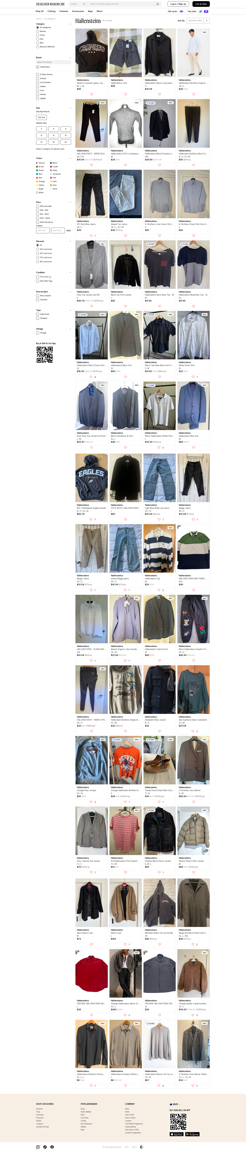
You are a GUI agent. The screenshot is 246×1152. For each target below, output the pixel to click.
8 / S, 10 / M (184, 156)
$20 (147, 230)
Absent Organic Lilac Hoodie (124, 649)
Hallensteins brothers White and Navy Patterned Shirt (135, 1074)
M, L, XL (81, 86)
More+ (100, 11)
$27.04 (118, 655)
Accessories (78, 11)
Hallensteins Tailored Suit (156, 649)
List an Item (201, 4)
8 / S (147, 723)
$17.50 (148, 300)
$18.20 (89, 371)
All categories (49, 19)
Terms (127, 1147)
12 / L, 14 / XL (185, 1077)
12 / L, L (80, 1077)
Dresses (39, 1109)
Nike (82, 1130)
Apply (68, 230)
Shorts (38, 1121)
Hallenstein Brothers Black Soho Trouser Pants (200, 153)
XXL (147, 156)
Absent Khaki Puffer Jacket (191, 861)
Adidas (83, 1127)
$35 (147, 725)
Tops (38, 1112)
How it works (130, 1118)
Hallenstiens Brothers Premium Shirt (93, 1074)
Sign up (182, 4)
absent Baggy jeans (120, 578)
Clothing (52, 11)
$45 (115, 442)
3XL (78, 652)
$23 (183, 371)
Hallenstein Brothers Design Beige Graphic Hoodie (133, 720)
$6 (80, 1080)
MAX (83, 1115)
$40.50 (187, 655)
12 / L (79, 864)
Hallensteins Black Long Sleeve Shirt (161, 83)
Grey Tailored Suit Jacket (88, 861)
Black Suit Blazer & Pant (122, 436)
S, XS (181, 793)
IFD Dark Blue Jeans (86, 224)
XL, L (113, 439)
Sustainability (130, 1127)
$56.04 (192, 796)
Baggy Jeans (185, 508)
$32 (117, 725)
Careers (128, 1121)
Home (38, 19)
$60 (115, 371)
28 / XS (80, 156)
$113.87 (192, 1009)
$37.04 (182, 725)
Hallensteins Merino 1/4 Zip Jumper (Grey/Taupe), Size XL (171, 1074)
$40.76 (90, 300)
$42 (117, 230)
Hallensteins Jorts (119, 83)
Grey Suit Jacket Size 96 (88, 295)
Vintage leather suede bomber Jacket (196, 1003)
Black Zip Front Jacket (121, 295)
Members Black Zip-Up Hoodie (159, 933)
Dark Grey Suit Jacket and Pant (91, 436)
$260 (117, 1009)
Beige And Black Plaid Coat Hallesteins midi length (201, 933)
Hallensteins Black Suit (121, 365)
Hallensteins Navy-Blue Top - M (159, 295)
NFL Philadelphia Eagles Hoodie (91, 508)
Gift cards (173, 11)
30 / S (181, 511)
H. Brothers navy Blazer (190, 790)
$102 (113, 938)
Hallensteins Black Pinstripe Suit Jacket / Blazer (166, 153)
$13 (115, 867)
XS (146, 936)
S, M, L (148, 864)
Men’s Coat (116, 933)
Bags (90, 11)
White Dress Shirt (187, 365)
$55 (185, 159)
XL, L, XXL (183, 936)
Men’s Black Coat (85, 933)
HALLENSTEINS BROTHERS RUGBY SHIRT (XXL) (201, 578)
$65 (113, 514)
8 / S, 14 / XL (83, 511)
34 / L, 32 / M (117, 227)
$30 (183, 89)
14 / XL (114, 652)
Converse (84, 1118)
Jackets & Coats (42, 1127)
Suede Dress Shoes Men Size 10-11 (161, 790)
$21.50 (155, 371)
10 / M (114, 723)
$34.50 (153, 159)
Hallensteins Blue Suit (188, 436)
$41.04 (148, 89)
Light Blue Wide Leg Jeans (157, 508)
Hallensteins (83, 80)
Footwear (64, 11)
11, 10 (147, 793)
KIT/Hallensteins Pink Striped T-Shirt (127, 861)
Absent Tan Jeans (119, 224)
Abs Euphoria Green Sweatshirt (193, 720)
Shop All (40, 11)
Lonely (83, 1121)
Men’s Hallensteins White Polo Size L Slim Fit (165, 436)
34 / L (181, 86)
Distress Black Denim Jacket (158, 861)
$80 (184, 442)
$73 (79, 938)
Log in (174, 4)
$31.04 (186, 514)
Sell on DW (129, 1115)
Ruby (83, 1109)
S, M (147, 368)
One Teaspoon (86, 1124)
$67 (147, 1080)
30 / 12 (148, 511)
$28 (113, 86)
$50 (79, 89)
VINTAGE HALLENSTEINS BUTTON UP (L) (96, 1003)
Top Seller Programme (134, 1124)
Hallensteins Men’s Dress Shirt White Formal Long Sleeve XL (104, 365)
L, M (79, 439)
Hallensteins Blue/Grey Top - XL (193, 295)
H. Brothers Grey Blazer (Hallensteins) (196, 1074)
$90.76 (81, 514)
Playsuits (39, 1118)
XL (180, 298)
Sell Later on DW (132, 1130)
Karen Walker (86, 1112)
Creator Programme (133, 1133)
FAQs (127, 1112)
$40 (181, 584)
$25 (149, 584)
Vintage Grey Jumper (86, 790)
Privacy (134, 1147)
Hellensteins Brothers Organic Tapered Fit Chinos (201, 83)
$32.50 (153, 442)
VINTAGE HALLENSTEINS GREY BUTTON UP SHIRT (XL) (171, 1003)
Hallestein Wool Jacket (155, 720)
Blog (127, 1109)
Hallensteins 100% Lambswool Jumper (128, 153)
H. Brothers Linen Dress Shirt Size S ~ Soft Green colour (170, 224)
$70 (83, 867)
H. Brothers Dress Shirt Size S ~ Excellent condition (202, 224)
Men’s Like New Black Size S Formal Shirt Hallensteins (169, 365)
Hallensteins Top (152, 578)
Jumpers (39, 1124)
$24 (115, 159)
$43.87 (85, 442)
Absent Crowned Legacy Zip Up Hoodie (95, 83)
